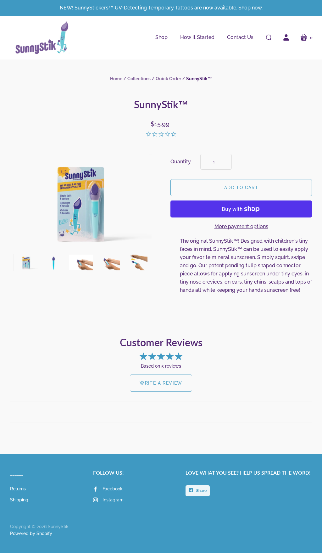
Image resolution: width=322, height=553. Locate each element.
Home (116, 78)
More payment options (241, 226)
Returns (18, 488)
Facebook (113, 488)
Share (201, 490)
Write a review (161, 383)
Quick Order (168, 78)
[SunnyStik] (40, 37)
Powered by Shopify (31, 533)
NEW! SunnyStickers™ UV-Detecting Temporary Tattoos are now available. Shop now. (161, 8)
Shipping (19, 499)
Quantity (180, 162)
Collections (139, 78)
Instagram (113, 499)
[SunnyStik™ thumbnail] (26, 262)
